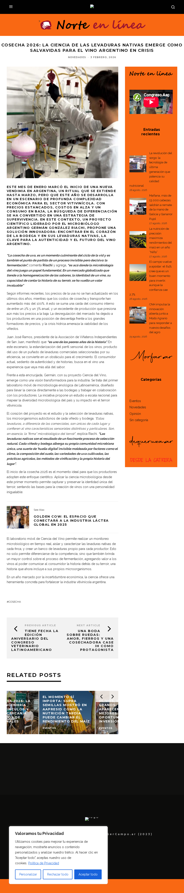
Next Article (88, 625)
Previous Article (40, 625)
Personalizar (28, 874)
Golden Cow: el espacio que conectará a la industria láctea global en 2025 (71, 520)
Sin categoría (138, 420)
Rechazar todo (57, 874)
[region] (58, 855)
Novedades (77, 57)
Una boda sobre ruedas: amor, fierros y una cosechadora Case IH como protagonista (90, 640)
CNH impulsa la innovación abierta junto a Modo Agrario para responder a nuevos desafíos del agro (160, 318)
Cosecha (15, 601)
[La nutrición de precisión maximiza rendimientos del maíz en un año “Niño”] (137, 240)
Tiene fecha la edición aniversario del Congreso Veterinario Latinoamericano (35, 640)
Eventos (135, 401)
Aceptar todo (88, 874)
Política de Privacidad (43, 863)
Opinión (135, 414)
